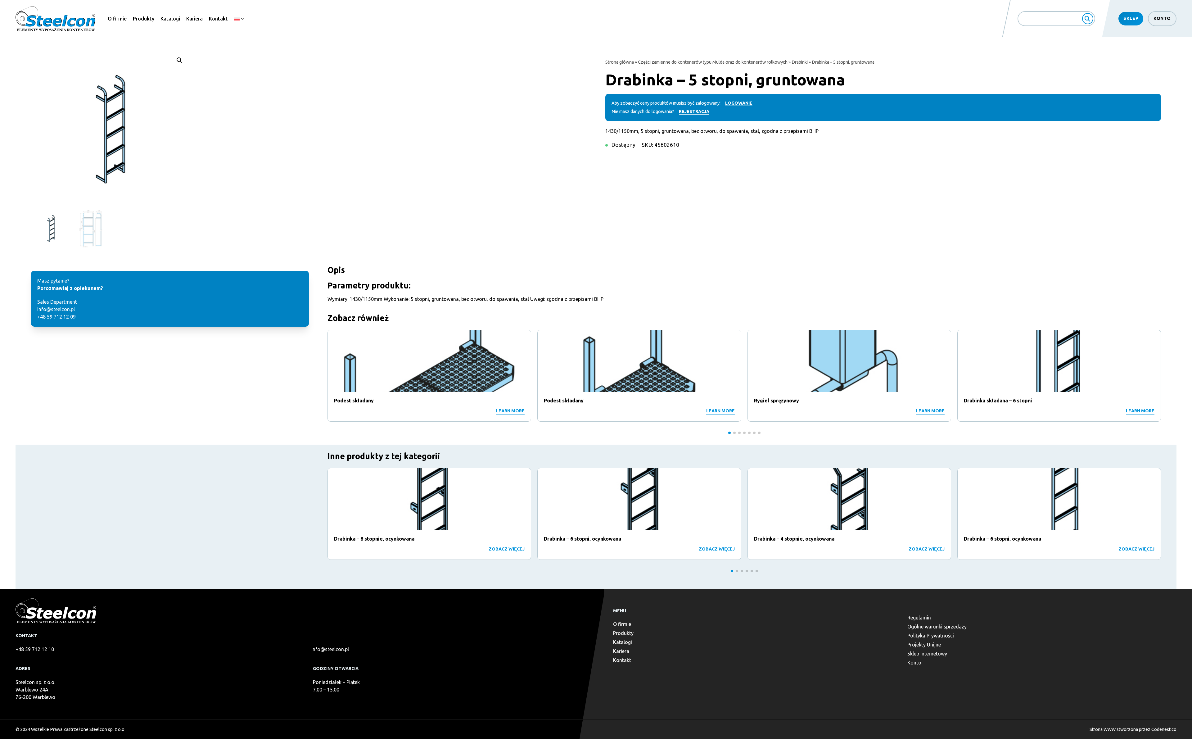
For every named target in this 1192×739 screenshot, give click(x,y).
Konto (1162, 18)
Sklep (1130, 18)
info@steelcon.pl (330, 649)
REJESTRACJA (694, 111)
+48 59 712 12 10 (35, 649)
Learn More (510, 410)
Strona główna (619, 62)
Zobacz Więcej (507, 548)
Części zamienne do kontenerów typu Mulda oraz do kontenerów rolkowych (713, 62)
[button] (179, 60)
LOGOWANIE (738, 103)
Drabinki (800, 62)
